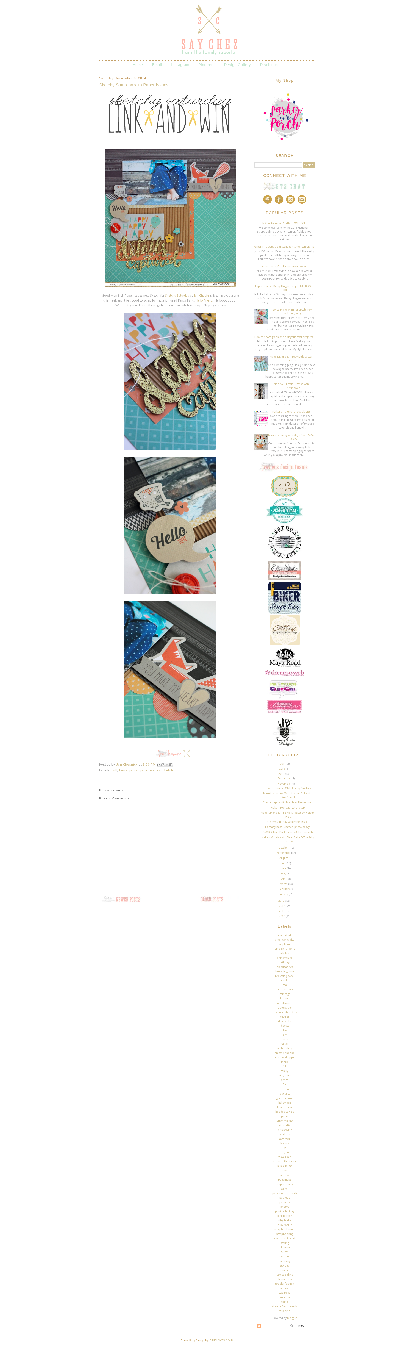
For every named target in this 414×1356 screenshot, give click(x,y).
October (283, 847)
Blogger (292, 1318)
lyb (285, 1148)
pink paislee (284, 1216)
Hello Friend (203, 300)
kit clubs (285, 1134)
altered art (284, 935)
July (284, 863)
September (284, 853)
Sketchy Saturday (176, 295)
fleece (284, 1080)
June (284, 868)
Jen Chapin (201, 295)
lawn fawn (285, 1139)
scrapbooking (284, 1234)
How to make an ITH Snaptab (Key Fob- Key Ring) (291, 311)
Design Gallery (237, 65)
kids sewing (285, 1130)
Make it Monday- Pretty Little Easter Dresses (291, 358)
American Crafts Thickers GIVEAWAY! (283, 266)
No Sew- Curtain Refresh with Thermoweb (291, 386)
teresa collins (285, 1274)
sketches (284, 1256)
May (284, 873)
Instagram (180, 65)
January (284, 894)
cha (284, 985)
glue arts (284, 1093)
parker (285, 1188)
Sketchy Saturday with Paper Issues (288, 822)
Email (157, 65)
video (284, 1302)
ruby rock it (285, 1225)
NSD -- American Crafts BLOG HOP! (283, 223)
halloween (284, 1102)
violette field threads (284, 1306)
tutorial (284, 1288)
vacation (284, 1297)
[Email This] (159, 765)
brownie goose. (284, 976)
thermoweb (285, 1279)
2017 (283, 763)
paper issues (150, 770)
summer (285, 1270)
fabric (284, 1062)
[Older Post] (220, 902)
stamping (284, 1261)
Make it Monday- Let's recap (288, 807)
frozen (285, 1089)
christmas (285, 998)
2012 (282, 906)
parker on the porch (284, 1193)
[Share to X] (167, 765)
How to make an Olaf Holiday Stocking (288, 788)
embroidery (284, 1048)
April (284, 879)
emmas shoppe (284, 1057)
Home (138, 65)
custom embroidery (285, 1012)
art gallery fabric (285, 949)
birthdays (284, 962)
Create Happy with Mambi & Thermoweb (288, 802)
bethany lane (285, 958)
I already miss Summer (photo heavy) (287, 827)
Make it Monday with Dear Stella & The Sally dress (288, 839)
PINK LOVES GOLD (221, 1340)
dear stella (284, 1021)
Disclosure (269, 65)
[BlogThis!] (163, 765)
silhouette (285, 1247)
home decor (284, 1107)
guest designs (284, 1098)
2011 (282, 911)
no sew (284, 1175)
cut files (284, 1016)
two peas (284, 1293)
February (284, 889)
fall (114, 770)
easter (285, 1044)
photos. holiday (284, 1211)
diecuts (284, 1026)
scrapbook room (284, 1229)
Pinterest (206, 65)
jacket (284, 1116)
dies (284, 1030)
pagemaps (284, 1179)
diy (285, 1035)
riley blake (284, 1220)
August (284, 858)
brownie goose (284, 971)
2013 (281, 900)
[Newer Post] (120, 902)
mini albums (284, 1166)
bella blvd (285, 953)
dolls (285, 1039)
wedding (284, 1311)
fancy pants (128, 770)
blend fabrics (285, 967)
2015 (282, 769)
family (284, 1071)
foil (285, 1084)
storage (284, 1265)
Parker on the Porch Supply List (291, 411)
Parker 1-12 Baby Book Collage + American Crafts (283, 247)
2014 (281, 774)
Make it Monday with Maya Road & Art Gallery (291, 437)
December (285, 778)
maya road (284, 1157)
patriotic (284, 1198)
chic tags (284, 994)
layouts (284, 1143)
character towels (284, 989)
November (285, 783)
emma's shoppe (285, 1053)
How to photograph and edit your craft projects (283, 337)
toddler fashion (284, 1284)
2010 (282, 916)
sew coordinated (284, 1238)
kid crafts (284, 1125)
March (284, 884)
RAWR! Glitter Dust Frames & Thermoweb (288, 832)
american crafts (284, 940)
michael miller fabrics (285, 1161)
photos (284, 1207)
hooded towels (284, 1112)
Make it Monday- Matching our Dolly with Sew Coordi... (287, 795)
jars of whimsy (284, 1121)
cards (284, 980)
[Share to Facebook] (171, 765)
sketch (167, 770)
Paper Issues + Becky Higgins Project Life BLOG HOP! (283, 288)
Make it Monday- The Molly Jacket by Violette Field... (288, 814)
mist (284, 1170)
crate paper (285, 1007)
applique (284, 944)
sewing (285, 1243)
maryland (284, 1152)
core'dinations (284, 1003)
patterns (284, 1202)
